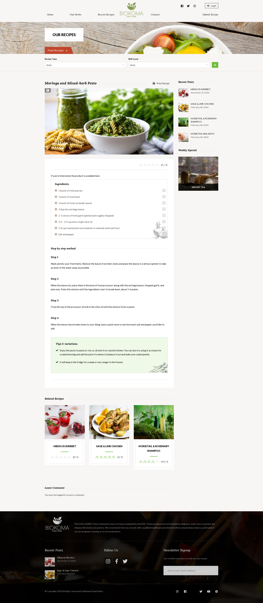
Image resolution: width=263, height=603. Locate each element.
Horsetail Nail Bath (202, 133)
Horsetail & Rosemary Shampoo (154, 448)
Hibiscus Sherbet (64, 446)
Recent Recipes (106, 14)
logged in (61, 495)
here (97, 175)
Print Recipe (162, 83)
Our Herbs (75, 14)
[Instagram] (108, 561)
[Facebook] (116, 561)
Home (50, 14)
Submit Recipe (210, 14)
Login (213, 5)
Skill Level (133, 59)
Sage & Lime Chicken (109, 446)
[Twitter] (125, 561)
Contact (155, 14)
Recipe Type (51, 59)
